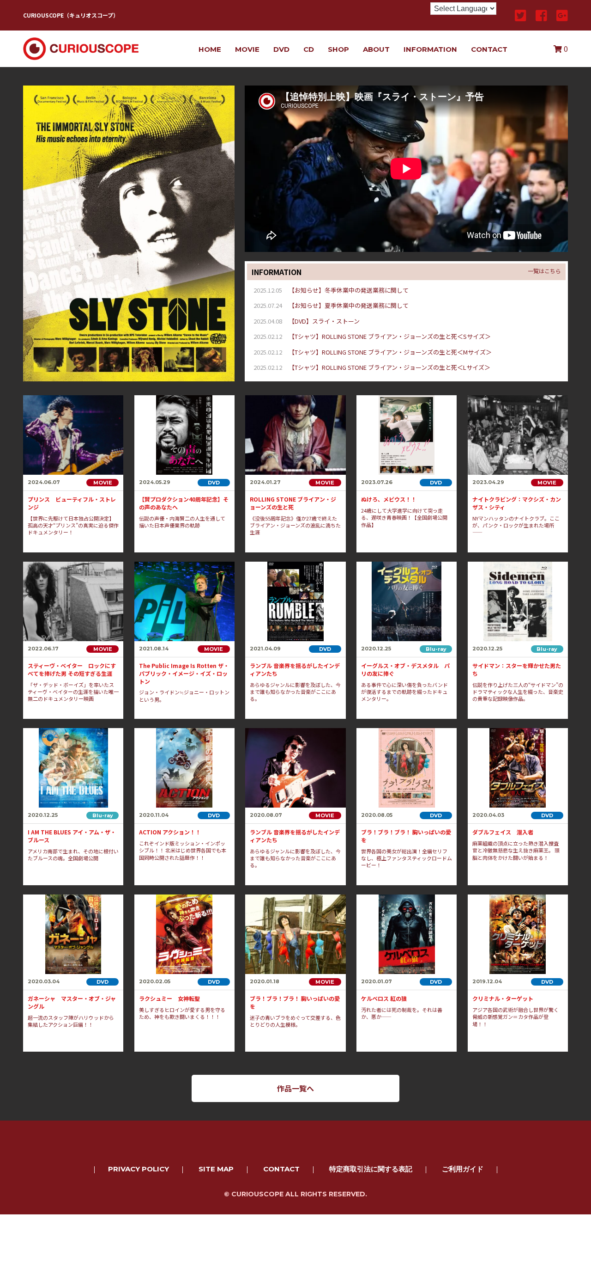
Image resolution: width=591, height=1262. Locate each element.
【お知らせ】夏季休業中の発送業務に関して (349, 305)
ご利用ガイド (462, 1168)
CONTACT (489, 49)
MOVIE (247, 49)
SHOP (338, 49)
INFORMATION (430, 49)
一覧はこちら (544, 271)
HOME (210, 49)
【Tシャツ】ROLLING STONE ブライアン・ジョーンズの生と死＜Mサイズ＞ (390, 352)
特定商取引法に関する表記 (370, 1168)
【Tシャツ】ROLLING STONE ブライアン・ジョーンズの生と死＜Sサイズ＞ (390, 336)
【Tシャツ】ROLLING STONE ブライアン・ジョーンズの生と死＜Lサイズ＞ (389, 367)
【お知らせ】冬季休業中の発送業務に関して (349, 290)
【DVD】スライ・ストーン (324, 321)
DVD (281, 49)
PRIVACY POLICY (138, 1168)
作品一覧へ (295, 1088)
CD (308, 49)
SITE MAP (216, 1168)
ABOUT (376, 49)
